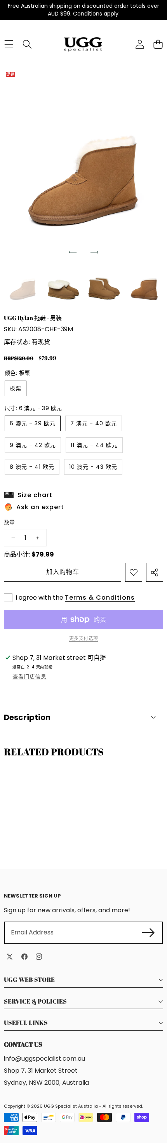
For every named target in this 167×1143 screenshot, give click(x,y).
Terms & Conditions (100, 597)
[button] (73, 252)
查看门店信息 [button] (29, 676)
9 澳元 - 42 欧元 (33, 445)
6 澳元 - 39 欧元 (33, 423)
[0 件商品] (158, 44)
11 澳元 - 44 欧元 (94, 445)
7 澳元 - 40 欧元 (93, 423)
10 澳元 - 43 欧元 (93, 467)
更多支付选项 (83, 638)
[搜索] (27, 44)
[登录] (139, 44)
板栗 (15, 388)
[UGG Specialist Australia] (83, 44)
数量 (9, 522)
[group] (23, 285)
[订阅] (148, 932)
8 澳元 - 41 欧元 (32, 467)
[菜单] (8, 44)
